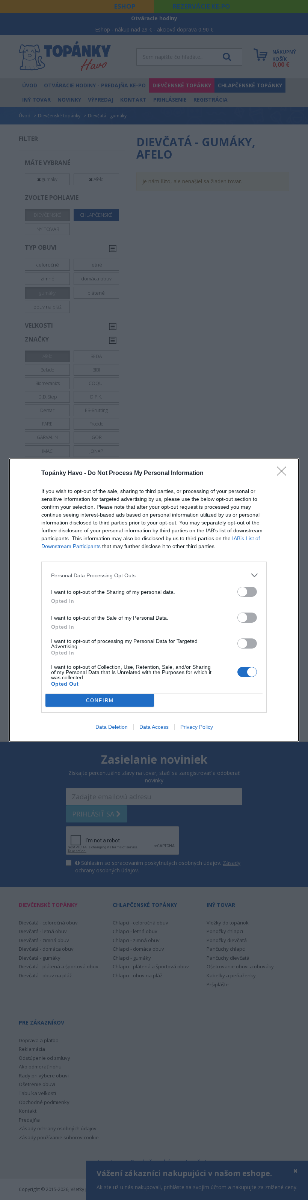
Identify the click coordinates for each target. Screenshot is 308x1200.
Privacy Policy (196, 727)
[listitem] (154, 575)
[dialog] (154, 600)
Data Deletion (111, 727)
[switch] (247, 592)
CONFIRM (100, 700)
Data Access (154, 727)
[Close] (284, 473)
